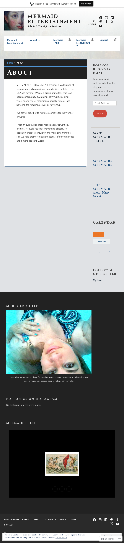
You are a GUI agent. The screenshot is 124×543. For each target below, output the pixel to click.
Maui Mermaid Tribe (102, 137)
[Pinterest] (100, 21)
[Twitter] (112, 21)
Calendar (101, 241)
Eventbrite (100, 254)
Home (10, 63)
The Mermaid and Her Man (102, 190)
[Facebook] (100, 17)
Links (74, 520)
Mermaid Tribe (58, 41)
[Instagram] (106, 17)
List (99, 234)
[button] (55, 489)
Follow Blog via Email (102, 69)
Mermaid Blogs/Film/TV (83, 43)
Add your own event (102, 252)
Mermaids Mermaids (103, 163)
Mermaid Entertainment (15, 41)
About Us (35, 40)
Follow (99, 113)
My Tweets (98, 280)
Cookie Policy (61, 538)
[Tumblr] (106, 21)
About (37, 520)
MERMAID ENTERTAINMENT (55, 19)
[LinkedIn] (112, 17)
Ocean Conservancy (55, 520)
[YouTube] (100, 25)
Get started (86, 4)
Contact (104, 40)
